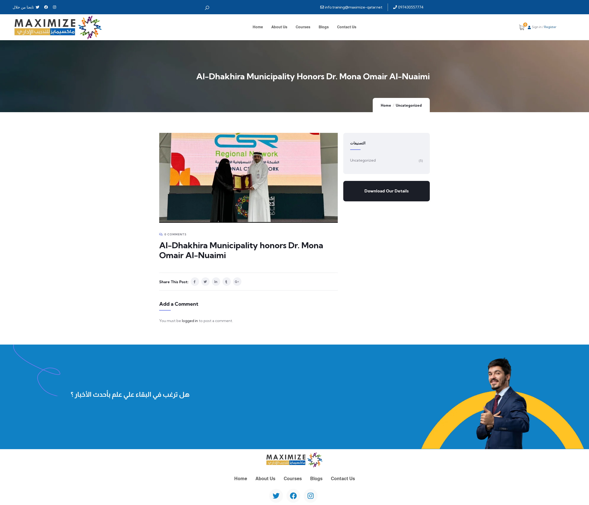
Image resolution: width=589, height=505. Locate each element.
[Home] (58, 27)
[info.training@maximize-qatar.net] (352, 7)
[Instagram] (54, 7)
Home (386, 105)
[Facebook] (46, 7)
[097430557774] (409, 7)
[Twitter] (37, 7)
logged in (190, 320)
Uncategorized (409, 105)
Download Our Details (386, 191)
